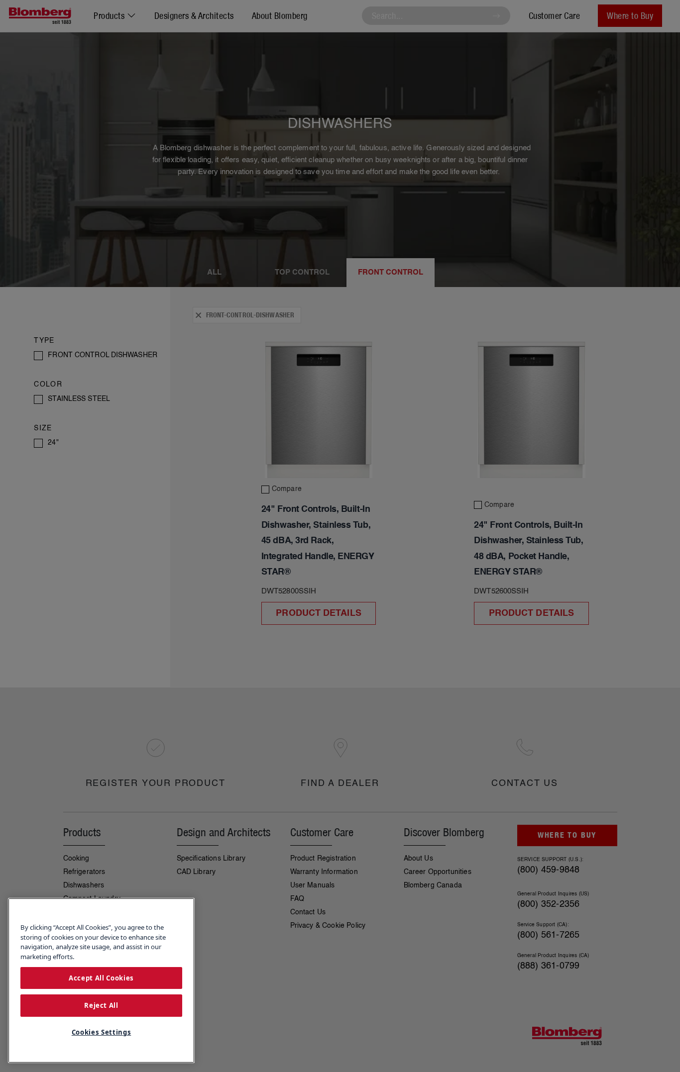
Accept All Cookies (101, 977)
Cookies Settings (101, 1032)
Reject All (101, 1005)
